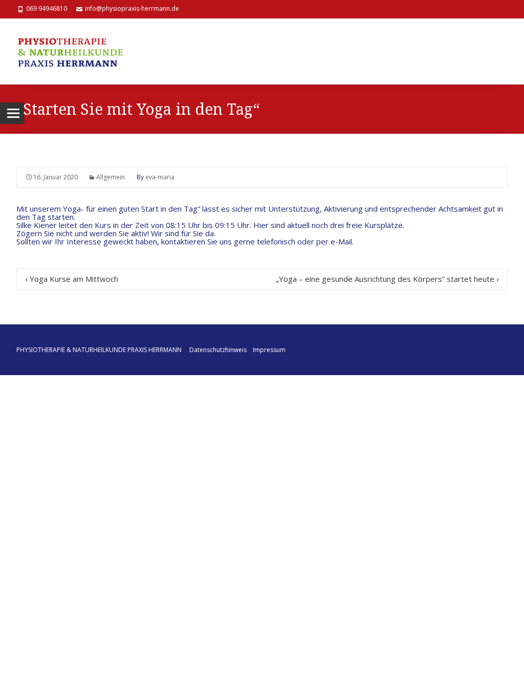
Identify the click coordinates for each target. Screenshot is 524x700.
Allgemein (110, 177)
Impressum (269, 349)
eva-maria (159, 177)
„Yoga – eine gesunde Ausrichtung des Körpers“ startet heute (387, 279)
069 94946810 (46, 8)
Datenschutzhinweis (218, 349)
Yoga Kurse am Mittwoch (71, 279)
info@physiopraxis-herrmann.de (132, 8)
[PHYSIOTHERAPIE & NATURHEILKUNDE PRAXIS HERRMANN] (75, 51)
